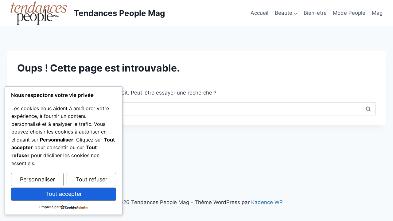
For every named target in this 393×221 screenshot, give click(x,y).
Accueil (259, 13)
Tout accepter (63, 194)
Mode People (349, 13)
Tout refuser (91, 179)
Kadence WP (267, 202)
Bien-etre (315, 13)
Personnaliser (37, 179)
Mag (377, 13)
